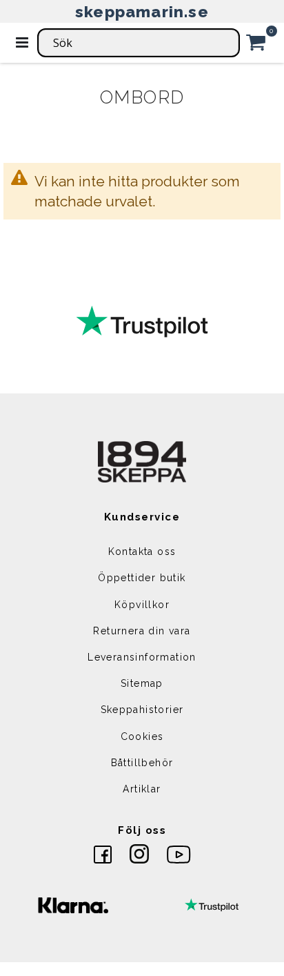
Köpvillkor (142, 604)
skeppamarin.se (142, 11)
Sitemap (142, 683)
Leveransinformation (142, 657)
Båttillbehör (142, 762)
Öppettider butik (141, 577)
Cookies (142, 736)
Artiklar (142, 788)
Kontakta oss (142, 551)
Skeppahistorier (142, 709)
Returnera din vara (141, 630)
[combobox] (139, 43)
